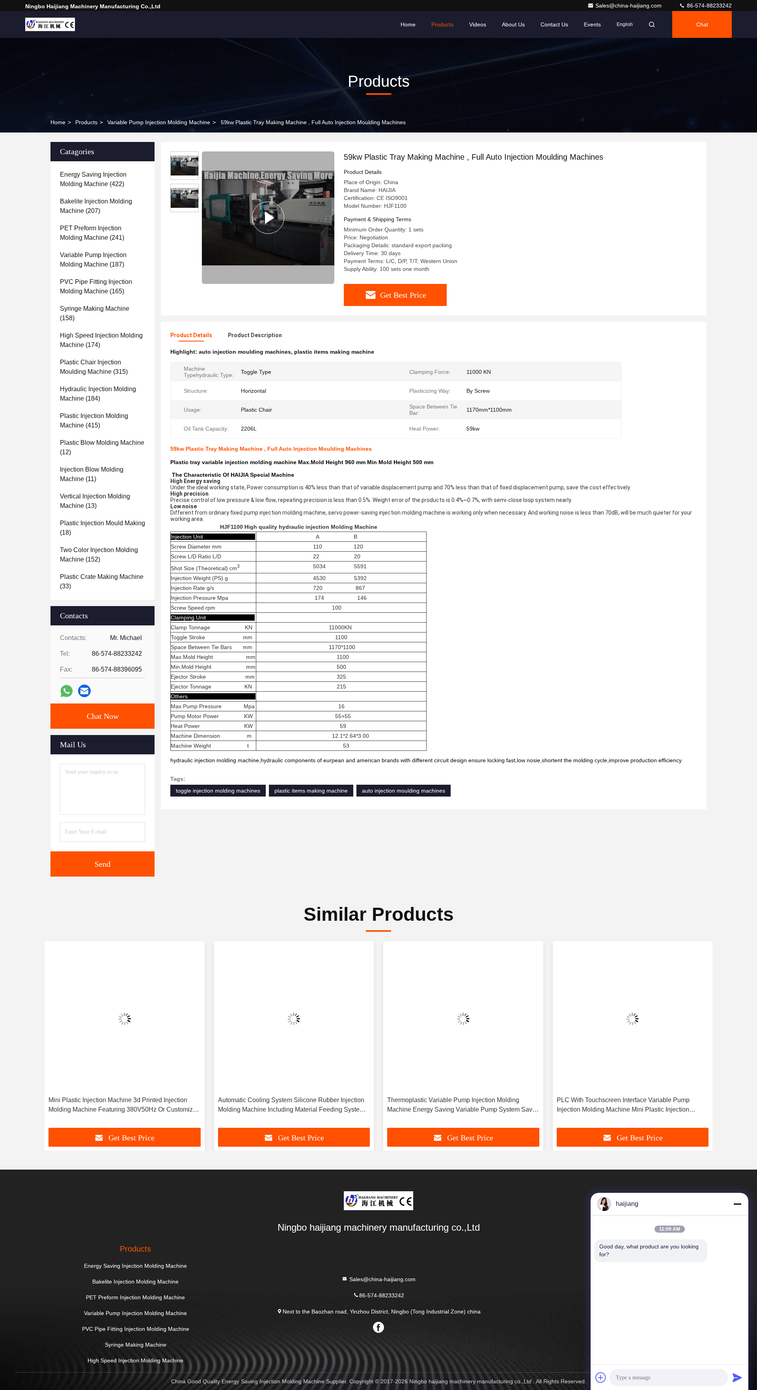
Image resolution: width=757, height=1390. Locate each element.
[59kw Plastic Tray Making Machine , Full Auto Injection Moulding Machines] (268, 217)
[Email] (84, 691)
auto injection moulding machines (403, 790)
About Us (513, 24)
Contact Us (554, 24)
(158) (94, 313)
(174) (101, 340)
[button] (59, 1037)
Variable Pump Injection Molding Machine (158, 122)
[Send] (737, 1377)
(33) (102, 581)
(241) (92, 233)
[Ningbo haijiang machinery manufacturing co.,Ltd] (50, 24)
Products (442, 24)
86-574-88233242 (708, 5)
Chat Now (103, 716)
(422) (93, 179)
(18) (102, 528)
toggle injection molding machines (218, 790)
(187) (93, 260)
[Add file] (600, 1377)
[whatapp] (66, 691)
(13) (95, 501)
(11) (91, 474)
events (592, 24)
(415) (94, 420)
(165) (96, 286)
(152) (99, 555)
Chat (702, 24)
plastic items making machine (311, 790)
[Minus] (737, 1204)
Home (408, 24)
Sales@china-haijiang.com (629, 5)
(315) (94, 367)
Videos (477, 24)
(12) (102, 447)
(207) (96, 206)
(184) (98, 394)
